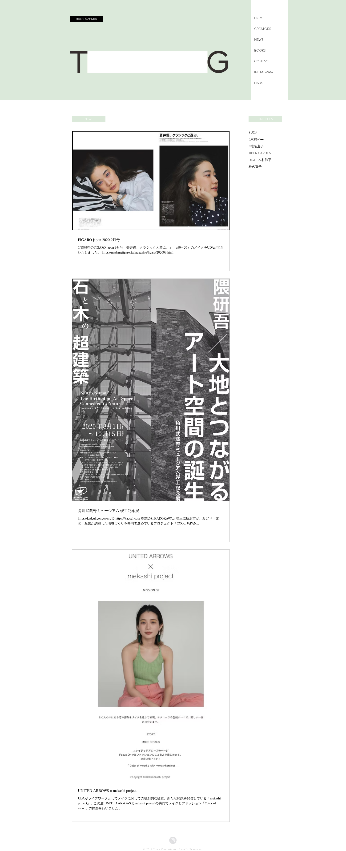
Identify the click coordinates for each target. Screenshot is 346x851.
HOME (259, 18)
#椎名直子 (256, 146)
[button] (86, 19)
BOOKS (260, 50)
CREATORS (262, 28)
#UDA (253, 133)
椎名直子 (255, 167)
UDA (252, 160)
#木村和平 (256, 139)
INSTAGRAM (263, 72)
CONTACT (262, 61)
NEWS (259, 39)
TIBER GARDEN (260, 153)
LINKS (258, 83)
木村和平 (264, 160)
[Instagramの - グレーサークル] (173, 840)
